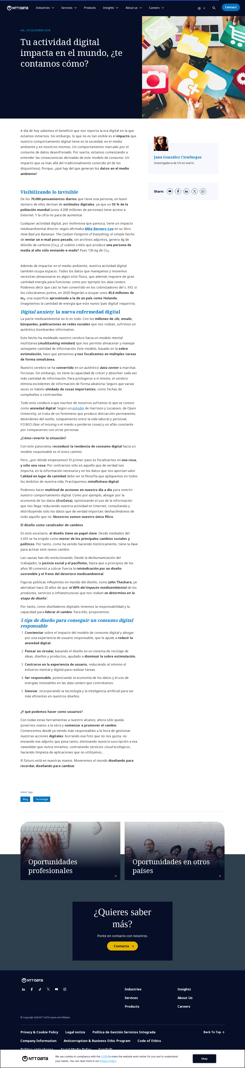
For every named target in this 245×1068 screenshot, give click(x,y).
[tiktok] (40, 989)
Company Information (38, 1041)
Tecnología (41, 799)
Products (90, 8)
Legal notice (75, 1032)
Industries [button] (43, 8)
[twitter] (195, 191)
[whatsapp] (203, 191)
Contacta (121, 946)
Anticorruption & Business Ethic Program (97, 1041)
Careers (184, 1006)
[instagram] (65, 989)
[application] (122, 1058)
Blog (25, 799)
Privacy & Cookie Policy (39, 1032)
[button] (214, 7)
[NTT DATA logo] (14, 8)
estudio (78, 408)
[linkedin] (186, 191)
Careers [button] (154, 8)
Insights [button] (108, 8)
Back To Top (213, 1032)
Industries (133, 989)
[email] (170, 191)
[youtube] (56, 989)
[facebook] (178, 191)
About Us (185, 998)
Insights (184, 989)
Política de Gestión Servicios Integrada (124, 1032)
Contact (231, 7)
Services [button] (66, 8)
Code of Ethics (149, 1041)
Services (131, 998)
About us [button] (132, 8)
